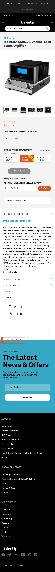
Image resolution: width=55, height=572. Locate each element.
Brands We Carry (9, 431)
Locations (6, 514)
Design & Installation (39, 16)
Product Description (16, 214)
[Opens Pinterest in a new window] (30, 554)
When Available (15, 179)
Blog (3, 532)
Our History (6, 518)
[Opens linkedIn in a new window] (37, 554)
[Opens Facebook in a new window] (4, 554)
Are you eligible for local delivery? (23, 183)
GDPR (4, 457)
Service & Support (9, 488)
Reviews (8, 298)
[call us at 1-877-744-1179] (43, 3)
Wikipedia (6, 536)
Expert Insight (11, 285)
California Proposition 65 (16, 200)
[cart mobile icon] (52, 22)
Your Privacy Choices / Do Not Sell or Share (21, 453)
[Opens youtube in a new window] (24, 554)
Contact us (47, 3)
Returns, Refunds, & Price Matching (18, 479)
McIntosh (9, 38)
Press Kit (5, 527)
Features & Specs (13, 279)
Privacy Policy (7, 444)
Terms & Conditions (10, 440)
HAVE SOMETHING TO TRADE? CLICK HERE (20, 131)
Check (44, 188)
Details (7, 292)
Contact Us (6, 492)
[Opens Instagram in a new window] (17, 554)
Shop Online (10, 16)
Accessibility (7, 448)
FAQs (3, 483)
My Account (7, 426)
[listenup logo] (27, 23)
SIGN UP (27, 397)
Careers (5, 523)
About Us (5, 509)
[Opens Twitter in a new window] (10, 554)
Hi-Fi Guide (6, 435)
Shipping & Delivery (10, 475)
